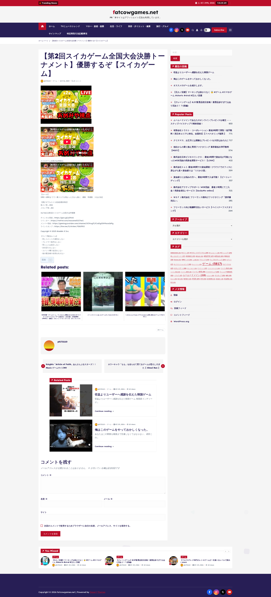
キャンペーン (197, 264)
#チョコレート (214, 253)
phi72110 (47, 81)
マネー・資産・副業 (95, 26)
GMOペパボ (187, 259)
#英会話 (199, 256)
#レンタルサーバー (178, 256)
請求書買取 (211, 279)
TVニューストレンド (70, 26)
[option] (71, 560)
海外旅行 (187, 279)
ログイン (178, 301)
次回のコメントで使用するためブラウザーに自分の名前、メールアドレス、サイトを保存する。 (87, 526)
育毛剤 (196, 279)
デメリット (202, 268)
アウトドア (204, 259)
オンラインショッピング (182, 264)
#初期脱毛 (190, 256)
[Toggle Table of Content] (49, 260)
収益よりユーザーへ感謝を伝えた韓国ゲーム (194, 72)
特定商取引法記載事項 (77, 33)
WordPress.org (181, 321)
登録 (176, 295)
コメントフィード (182, 315)
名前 (44, 499)
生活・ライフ (116, 26)
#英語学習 (209, 256)
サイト (44, 512)
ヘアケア (178, 275)
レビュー (210, 275)
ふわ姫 (196, 259)
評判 (203, 279)
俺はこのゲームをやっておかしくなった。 (193, 79)
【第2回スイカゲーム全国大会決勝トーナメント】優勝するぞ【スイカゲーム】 (80, 41)
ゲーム (55, 81)
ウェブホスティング (218, 259)
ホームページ (43, 41)
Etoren (177, 259)
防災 (173, 282)
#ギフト (185, 253)
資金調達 (228, 279)
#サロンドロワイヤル (199, 253)
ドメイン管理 (198, 272)
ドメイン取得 (226, 268)
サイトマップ (55, 33)
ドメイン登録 (175, 272)
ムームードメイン (194, 275)
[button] (225, 551)
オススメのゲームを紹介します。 (189, 85)
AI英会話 (219, 256)
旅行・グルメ (162, 26)
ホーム (52, 26)
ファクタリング (212, 272)
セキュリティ (180, 268)
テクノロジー (192, 268)
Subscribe (219, 30)
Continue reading (103, 411)
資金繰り (219, 279)
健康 (228, 275)
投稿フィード (180, 308)
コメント (46, 475)
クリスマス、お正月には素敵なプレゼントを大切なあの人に (201, 140)
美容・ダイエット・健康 (139, 26)
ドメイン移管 (186, 272)
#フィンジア (226, 253)
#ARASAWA (176, 253)
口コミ (174, 279)
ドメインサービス (214, 268)
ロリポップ (220, 275)
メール (108, 499)
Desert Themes (97, 592)
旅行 (180, 279)
